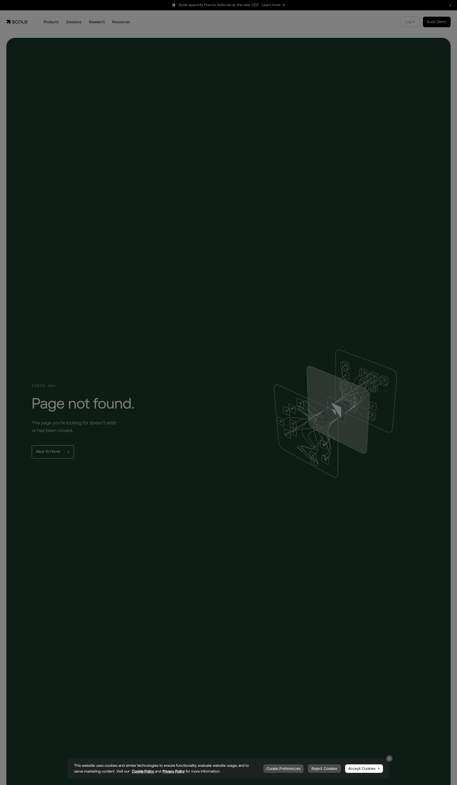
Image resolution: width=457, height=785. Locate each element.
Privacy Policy (174, 771)
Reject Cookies (324, 768)
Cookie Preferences (284, 768)
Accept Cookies (362, 768)
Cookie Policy (143, 771)
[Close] (389, 758)
